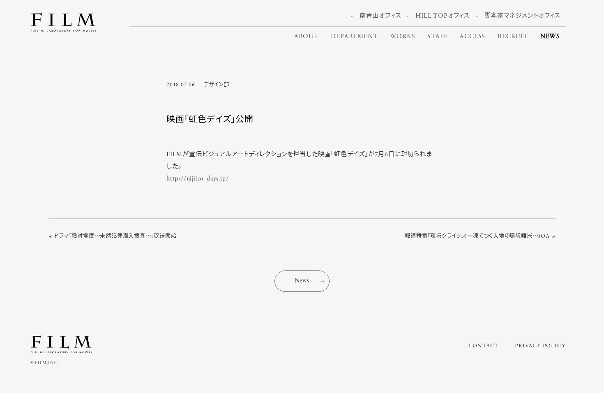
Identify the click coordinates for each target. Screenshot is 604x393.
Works (402, 36)
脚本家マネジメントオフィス (522, 16)
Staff (437, 36)
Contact (483, 346)
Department (354, 36)
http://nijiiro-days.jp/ (197, 178)
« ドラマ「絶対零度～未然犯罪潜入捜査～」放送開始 (112, 236)
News (550, 36)
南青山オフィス (380, 16)
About (306, 36)
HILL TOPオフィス (442, 16)
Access (472, 36)
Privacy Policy (540, 346)
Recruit (513, 36)
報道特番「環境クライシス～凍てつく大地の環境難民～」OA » (480, 236)
